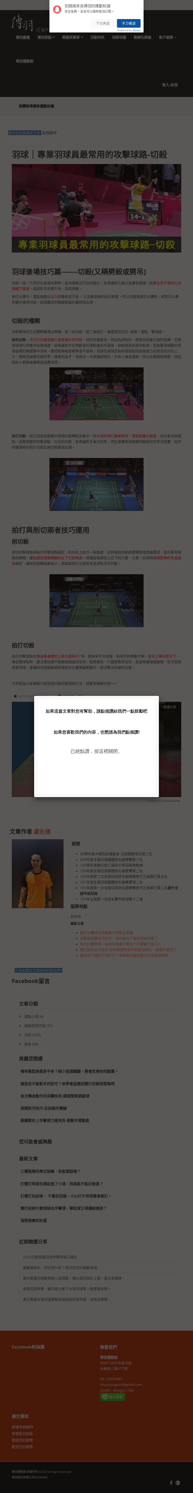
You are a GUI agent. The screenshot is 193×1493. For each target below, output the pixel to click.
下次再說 (103, 23)
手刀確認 (129, 23)
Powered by (129, 30)
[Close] (159, 696)
